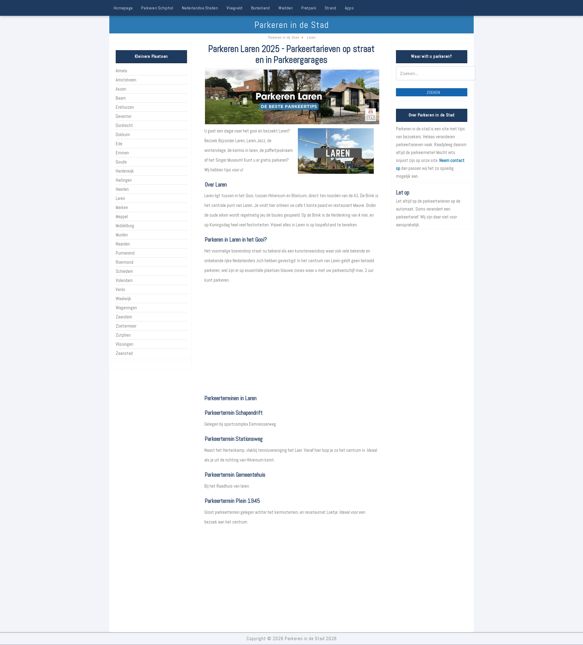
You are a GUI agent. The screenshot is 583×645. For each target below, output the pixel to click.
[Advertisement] (291, 344)
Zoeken (433, 92)
